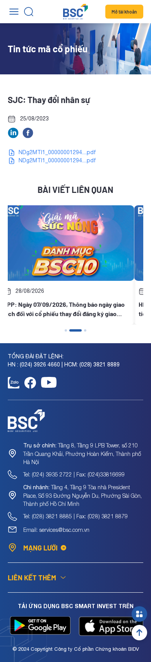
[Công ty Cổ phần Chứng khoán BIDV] (75, 11)
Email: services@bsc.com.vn (56, 529)
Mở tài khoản (124, 11)
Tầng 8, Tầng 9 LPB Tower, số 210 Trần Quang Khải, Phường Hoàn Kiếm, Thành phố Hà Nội (82, 453)
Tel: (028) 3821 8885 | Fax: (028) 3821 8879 (75, 516)
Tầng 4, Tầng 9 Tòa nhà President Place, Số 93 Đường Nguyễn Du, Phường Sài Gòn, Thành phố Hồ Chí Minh (82, 495)
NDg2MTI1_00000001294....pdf (57, 152)
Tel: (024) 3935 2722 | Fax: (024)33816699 (74, 474)
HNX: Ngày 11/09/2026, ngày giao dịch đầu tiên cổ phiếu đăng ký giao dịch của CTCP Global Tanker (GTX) (73, 309)
